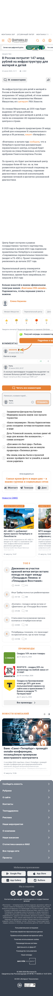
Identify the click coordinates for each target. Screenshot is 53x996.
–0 (48, 361)
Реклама (7, 817)
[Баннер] (35, 47)
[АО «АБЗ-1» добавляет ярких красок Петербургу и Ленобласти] (19, 518)
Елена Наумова (18, 301)
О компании (9, 831)
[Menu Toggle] (3, 40)
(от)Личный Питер (25, 34)
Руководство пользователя (26, 951)
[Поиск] (37, 40)
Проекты (7, 857)
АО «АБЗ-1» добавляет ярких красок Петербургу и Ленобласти (18, 534)
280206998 (13, 350)
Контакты (8, 804)
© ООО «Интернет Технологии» (26, 979)
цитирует (23, 101)
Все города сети (11, 851)
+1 (41, 382)
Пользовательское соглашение (26, 928)
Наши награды (26, 955)
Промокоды (26, 648)
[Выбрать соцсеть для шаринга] (48, 79)
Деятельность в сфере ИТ (26, 947)
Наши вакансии (11, 837)
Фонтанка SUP (8, 34)
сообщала (35, 141)
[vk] (26, 893)
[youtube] (33, 893)
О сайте (6, 797)
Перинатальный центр (33, 312)
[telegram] (19, 893)
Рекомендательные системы (26, 943)
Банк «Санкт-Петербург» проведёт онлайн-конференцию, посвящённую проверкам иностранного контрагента (26, 753)
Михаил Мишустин (11, 312)
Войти (11, 403)
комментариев (17, 80)
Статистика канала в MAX (16, 844)
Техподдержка (10, 810)
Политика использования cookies (26, 939)
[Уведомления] (44, 40)
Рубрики (7, 790)
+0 (41, 361)
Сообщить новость (13, 784)
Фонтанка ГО (42, 34)
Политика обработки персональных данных (26, 932)
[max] (13, 893)
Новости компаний (15, 713)
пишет (28, 134)
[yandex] (39, 893)
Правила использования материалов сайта (26, 935)
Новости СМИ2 (10, 498)
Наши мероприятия (13, 824)
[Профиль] (50, 40)
